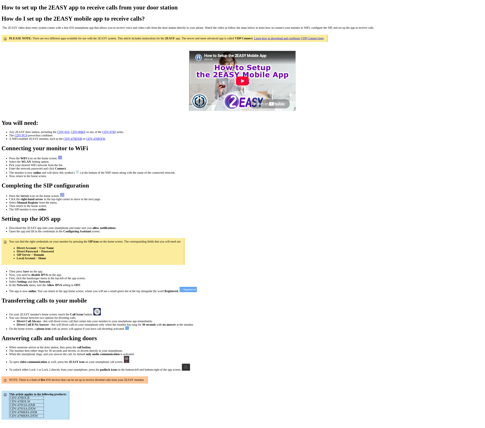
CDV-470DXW (95, 138)
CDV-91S (63, 132)
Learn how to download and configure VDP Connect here (289, 38)
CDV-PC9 (21, 135)
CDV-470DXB (72, 138)
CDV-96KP (78, 132)
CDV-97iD (109, 132)
